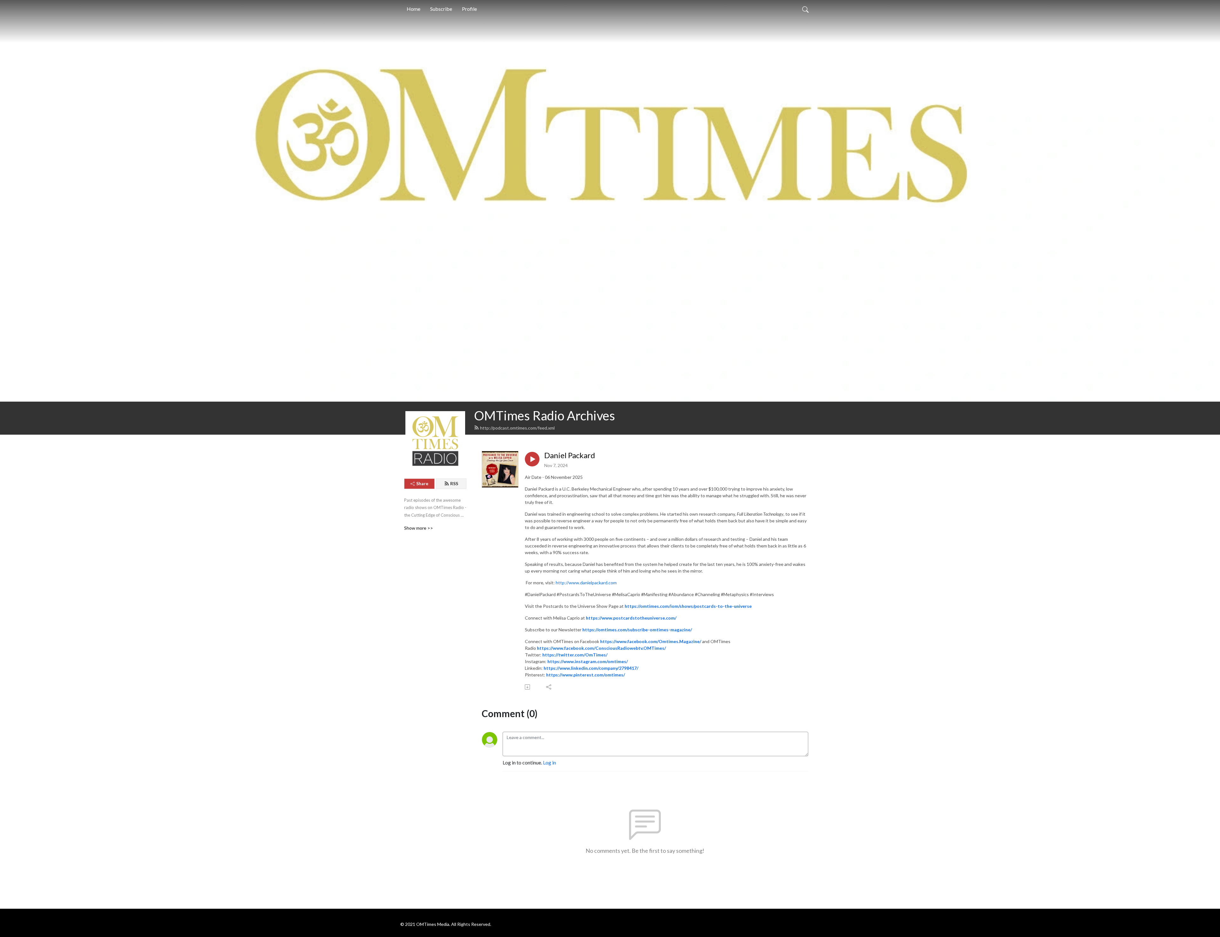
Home (413, 9)
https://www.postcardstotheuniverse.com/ (631, 618)
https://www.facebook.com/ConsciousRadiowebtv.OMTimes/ (601, 648)
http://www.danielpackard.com (586, 582)
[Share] (549, 687)
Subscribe (441, 9)
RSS (454, 483)
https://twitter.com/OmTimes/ (574, 654)
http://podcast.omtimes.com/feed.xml (517, 428)
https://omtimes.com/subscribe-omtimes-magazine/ (637, 629)
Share (422, 483)
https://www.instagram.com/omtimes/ (587, 661)
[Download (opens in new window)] (528, 687)
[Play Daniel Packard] (532, 459)
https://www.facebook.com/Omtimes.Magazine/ (650, 641)
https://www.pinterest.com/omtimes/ (585, 674)
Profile (469, 9)
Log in (549, 762)
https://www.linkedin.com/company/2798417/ (591, 668)
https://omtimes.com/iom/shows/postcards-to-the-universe (688, 606)
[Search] (805, 9)
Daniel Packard (569, 455)
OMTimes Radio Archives (544, 415)
